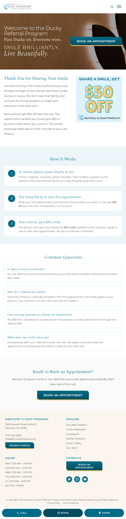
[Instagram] (77, 479)
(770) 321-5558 (13, 435)
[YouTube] (85, 479)
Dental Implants (75, 438)
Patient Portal (19, 445)
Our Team (72, 447)
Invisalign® (72, 434)
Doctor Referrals (71, 503)
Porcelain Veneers (76, 424)
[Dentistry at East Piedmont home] (17, 6)
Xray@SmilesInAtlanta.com (20, 438)
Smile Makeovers (76, 429)
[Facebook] (69, 479)
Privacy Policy (54, 503)
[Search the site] (112, 6)
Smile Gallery (73, 443)
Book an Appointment (96, 41)
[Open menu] (119, 6)
